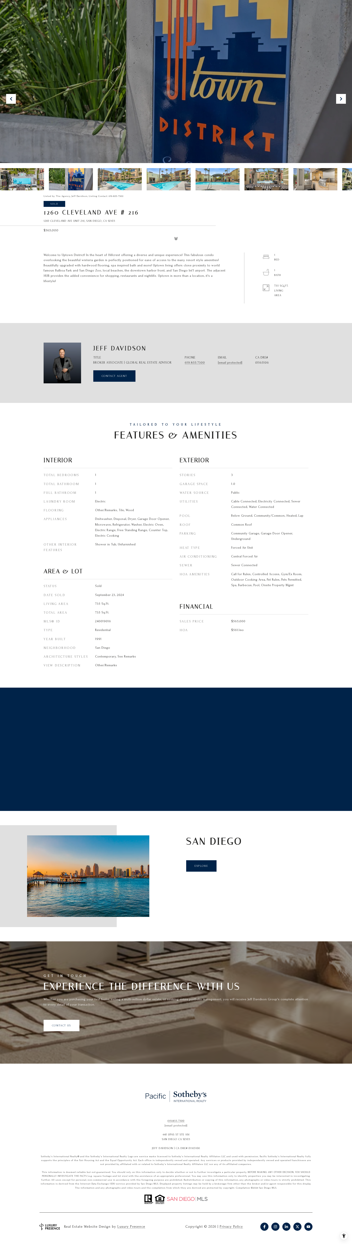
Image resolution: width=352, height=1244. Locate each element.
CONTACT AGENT (114, 375)
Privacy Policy (231, 1227)
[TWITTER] (297, 1227)
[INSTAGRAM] (275, 1227)
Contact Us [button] (61, 1025)
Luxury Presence (131, 1227)
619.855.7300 (195, 362)
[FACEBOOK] (264, 1227)
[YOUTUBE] (308, 1227)
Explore (201, 865)
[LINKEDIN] (286, 1227)
